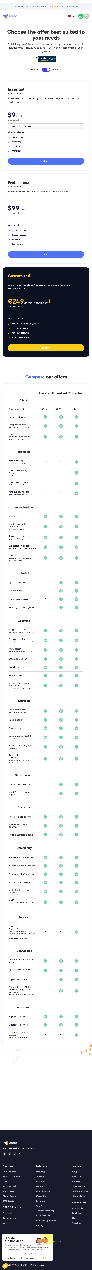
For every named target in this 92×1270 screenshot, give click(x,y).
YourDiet (40, 1206)
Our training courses (46, 1220)
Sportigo (76, 1223)
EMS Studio (9, 1201)
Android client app (45, 1210)
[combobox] (71, 16)
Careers (76, 1181)
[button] (86, 16)
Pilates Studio (9, 1196)
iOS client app (43, 1215)
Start (46, 161)
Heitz (75, 1218)
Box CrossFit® (10, 1186)
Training (40, 1176)
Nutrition (40, 1181)
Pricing (39, 1225)
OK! (44, 1258)
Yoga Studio (9, 1191)
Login (5, 1223)
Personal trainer (11, 1171)
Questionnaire (43, 1191)
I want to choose (27, 1258)
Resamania (77, 1208)
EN (73, 16)
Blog (74, 1171)
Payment (40, 1201)
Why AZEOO (78, 1186)
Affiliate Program (80, 1191)
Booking (40, 1186)
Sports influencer (11, 1176)
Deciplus (76, 1213)
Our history (77, 1176)
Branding (40, 1171)
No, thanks (11, 1258)
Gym (5, 1181)
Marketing (41, 1196)
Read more (46, 347)
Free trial (46, 1108)
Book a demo (9, 1218)
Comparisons (78, 1196)
